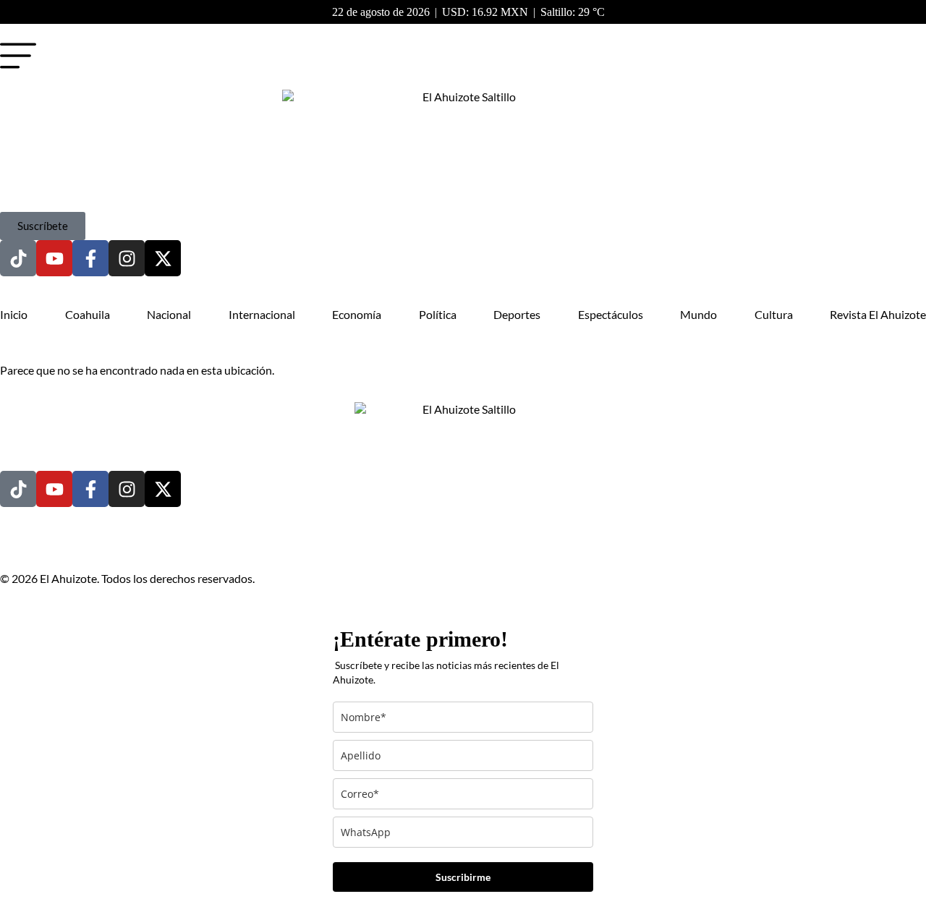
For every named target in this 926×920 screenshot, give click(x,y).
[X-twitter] (163, 258)
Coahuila (87, 314)
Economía (356, 314)
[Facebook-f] (90, 258)
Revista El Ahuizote (878, 314)
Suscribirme (463, 877)
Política (437, 314)
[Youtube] (54, 258)
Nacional (169, 314)
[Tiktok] (18, 258)
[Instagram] (127, 258)
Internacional (262, 314)
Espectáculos (610, 314)
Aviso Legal (182, 553)
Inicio (13, 314)
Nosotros (61, 553)
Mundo (698, 314)
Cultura (774, 314)
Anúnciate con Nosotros (281, 553)
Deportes (516, 314)
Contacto (119, 553)
